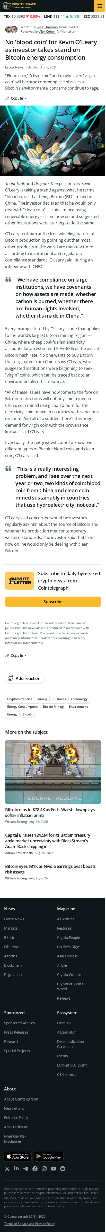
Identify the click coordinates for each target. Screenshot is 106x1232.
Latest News (14, 67)
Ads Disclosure (16, 1126)
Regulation (13, 974)
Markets (10, 928)
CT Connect (66, 1074)
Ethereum (12, 946)
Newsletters (14, 1108)
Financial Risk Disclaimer (15, 1139)
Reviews (63, 998)
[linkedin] (16, 1170)
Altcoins (10, 956)
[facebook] (35, 1170)
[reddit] (63, 1170)
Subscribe (53, 602)
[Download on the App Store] (18, 1156)
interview (14, 266)
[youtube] (53, 1170)
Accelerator (66, 1032)
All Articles (65, 918)
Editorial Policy (38, 633)
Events (62, 1055)
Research (11, 1041)
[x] (7, 1170)
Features (64, 928)
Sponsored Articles (19, 1022)
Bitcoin (9, 937)
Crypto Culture (69, 974)
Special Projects (17, 1050)
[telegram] (26, 1170)
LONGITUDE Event (72, 1065)
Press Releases (16, 1032)
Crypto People (68, 937)
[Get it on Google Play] (49, 1156)
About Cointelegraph (21, 1099)
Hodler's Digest (69, 946)
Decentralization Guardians (70, 1044)
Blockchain (13, 965)
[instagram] (44, 1170)
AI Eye (62, 965)
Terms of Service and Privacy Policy (29, 1223)
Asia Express (67, 956)
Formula (64, 1022)
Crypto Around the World (72, 986)
